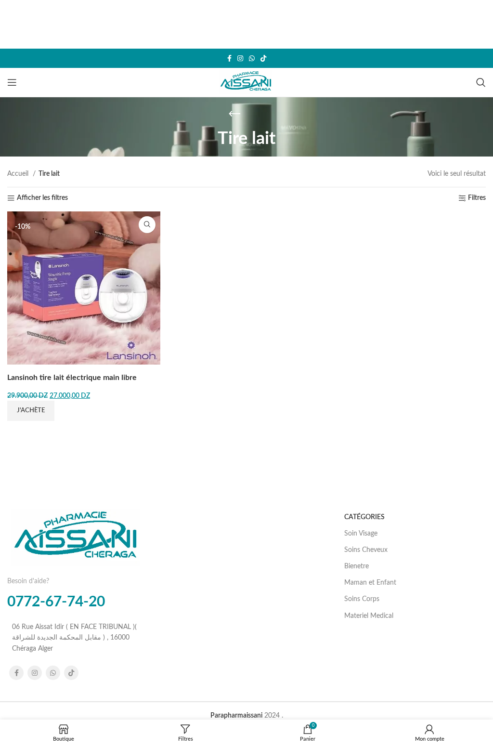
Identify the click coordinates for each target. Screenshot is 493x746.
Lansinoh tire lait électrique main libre (72, 377)
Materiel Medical (368, 616)
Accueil (18, 173)
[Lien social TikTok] (263, 58)
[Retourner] (234, 114)
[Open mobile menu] (12, 82)
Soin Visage (360, 533)
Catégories (364, 517)
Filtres (477, 198)
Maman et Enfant (370, 582)
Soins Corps (361, 599)
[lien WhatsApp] (252, 58)
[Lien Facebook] (229, 58)
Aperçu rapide (147, 224)
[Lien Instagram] (240, 58)
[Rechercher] (481, 82)
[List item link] (77, 638)
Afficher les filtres (42, 198)
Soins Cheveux (366, 550)
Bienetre (356, 566)
